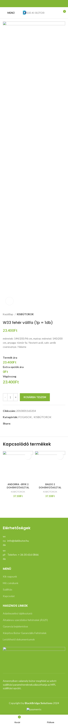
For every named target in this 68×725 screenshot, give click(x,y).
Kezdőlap (8, 314)
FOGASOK (25, 417)
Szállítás (7, 589)
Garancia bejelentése (15, 626)
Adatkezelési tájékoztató (17, 613)
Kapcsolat (9, 596)
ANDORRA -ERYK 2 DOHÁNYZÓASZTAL (18, 486)
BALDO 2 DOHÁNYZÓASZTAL (50, 486)
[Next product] (63, 314)
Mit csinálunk (10, 583)
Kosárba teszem (35, 397)
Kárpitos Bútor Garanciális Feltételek (24, 633)
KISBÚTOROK (25, 314)
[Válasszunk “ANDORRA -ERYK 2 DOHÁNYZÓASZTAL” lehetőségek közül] (28, 456)
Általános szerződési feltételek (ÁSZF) (25, 620)
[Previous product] (56, 314)
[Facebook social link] (34, 3)
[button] (60, 456)
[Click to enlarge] (9, 301)
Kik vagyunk (10, 576)
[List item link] (34, 540)
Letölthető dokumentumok (19, 639)
